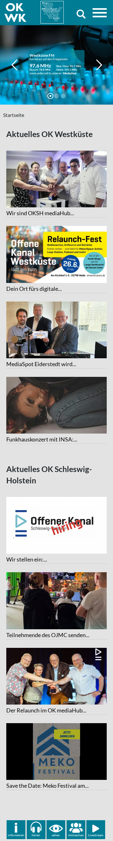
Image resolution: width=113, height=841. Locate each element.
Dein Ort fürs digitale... (34, 288)
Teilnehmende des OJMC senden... (47, 634)
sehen (56, 835)
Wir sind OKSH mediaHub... (40, 213)
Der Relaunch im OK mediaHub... (46, 710)
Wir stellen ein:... (26, 559)
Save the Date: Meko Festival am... (47, 785)
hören (36, 835)
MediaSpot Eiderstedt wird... (41, 363)
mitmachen (76, 835)
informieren (16, 835)
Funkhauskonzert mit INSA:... (41, 439)
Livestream (95, 835)
